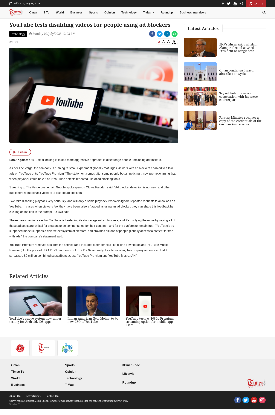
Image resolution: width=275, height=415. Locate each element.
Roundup (167, 12)
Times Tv (17, 371)
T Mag (69, 384)
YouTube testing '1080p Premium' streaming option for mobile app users (150, 321)
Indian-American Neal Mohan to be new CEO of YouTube (93, 320)
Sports (93, 12)
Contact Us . (52, 396)
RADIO (258, 4)
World (60, 12)
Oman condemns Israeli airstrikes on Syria (236, 72)
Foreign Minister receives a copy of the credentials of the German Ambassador (240, 120)
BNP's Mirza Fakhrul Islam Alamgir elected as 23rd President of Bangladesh (238, 47)
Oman (33, 12)
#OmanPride (131, 365)
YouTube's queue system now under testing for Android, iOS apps (35, 320)
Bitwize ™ (14, 404)
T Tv (46, 12)
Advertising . (33, 396)
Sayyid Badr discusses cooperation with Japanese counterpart (238, 96)
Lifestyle (128, 373)
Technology (129, 12)
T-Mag (147, 12)
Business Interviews (193, 12)
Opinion (109, 12)
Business (76, 12)
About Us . (15, 396)
